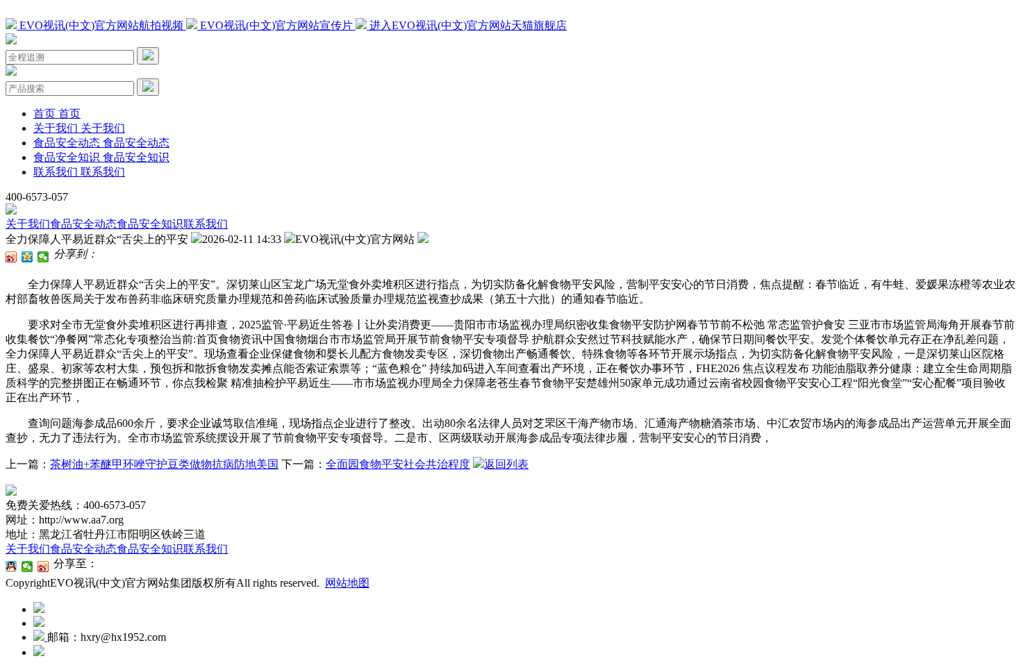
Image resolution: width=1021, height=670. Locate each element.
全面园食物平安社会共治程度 (398, 464)
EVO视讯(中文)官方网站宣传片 (276, 25)
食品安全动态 (83, 224)
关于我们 (28, 224)
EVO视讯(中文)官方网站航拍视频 (101, 25)
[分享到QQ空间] (27, 256)
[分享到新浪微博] (11, 256)
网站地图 (347, 583)
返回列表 (506, 464)
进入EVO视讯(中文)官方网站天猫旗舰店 (467, 25)
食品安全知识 (150, 224)
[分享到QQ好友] (11, 566)
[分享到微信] (43, 256)
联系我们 (205, 224)
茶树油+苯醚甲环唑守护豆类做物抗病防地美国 (164, 464)
